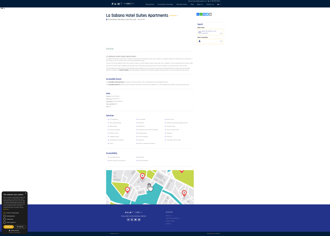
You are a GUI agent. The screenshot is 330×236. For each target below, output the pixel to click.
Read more (6, 209)
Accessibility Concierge (165, 4)
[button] (14, 230)
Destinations (150, 4)
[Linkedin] (139, 219)
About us (200, 4)
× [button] (25, 193)
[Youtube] (135, 219)
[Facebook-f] (128, 219)
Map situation (141, 19)
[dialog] (15, 212)
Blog (192, 4)
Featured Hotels (181, 4)
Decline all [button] (20, 226)
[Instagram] (131, 219)
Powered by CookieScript (14, 232)
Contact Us (210, 4)
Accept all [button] (8, 226)
